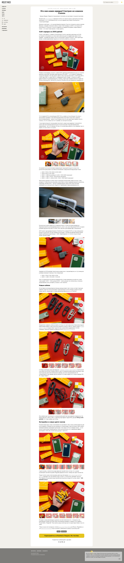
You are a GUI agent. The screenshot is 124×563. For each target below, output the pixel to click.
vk (4, 18)
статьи (4, 8)
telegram (6, 20)
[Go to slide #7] (82, 467)
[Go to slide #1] (48, 164)
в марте (46, 20)
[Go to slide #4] (68, 164)
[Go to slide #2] (55, 164)
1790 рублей (53, 281)
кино (3, 12)
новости (4, 6)
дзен (5, 24)
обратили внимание (46, 528)
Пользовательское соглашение (38, 554)
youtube (6, 22)
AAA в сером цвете (73, 475)
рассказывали (49, 18)
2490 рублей (64, 281)
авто (3, 15)
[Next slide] (82, 144)
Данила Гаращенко (64, 8)
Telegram (67, 535)
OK (119, 558)
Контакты (4, 26)
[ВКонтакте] (59, 542)
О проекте (4, 30)
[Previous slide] (41, 144)
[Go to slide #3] (62, 164)
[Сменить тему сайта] (121, 2)
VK (71, 535)
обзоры (4, 10)
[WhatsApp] (64, 542)
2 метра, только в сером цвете (68, 369)
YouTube (76, 535)
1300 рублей (58, 430)
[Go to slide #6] (78, 365)
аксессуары (64, 531)
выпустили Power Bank (64, 527)
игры (3, 14)
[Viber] (62, 542)
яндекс (58, 531)
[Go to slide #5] (75, 164)
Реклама (4, 28)
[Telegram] (61, 542)
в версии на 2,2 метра (69, 329)
